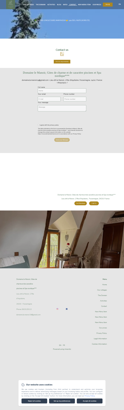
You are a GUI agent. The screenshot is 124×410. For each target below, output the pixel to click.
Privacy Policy (101, 333)
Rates (65, 4)
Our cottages (28, 4)
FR (64, 345)
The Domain (40, 4)
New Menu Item (84, 4)
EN (60, 345)
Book (107, 4)
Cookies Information (99, 344)
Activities (51, 4)
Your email (42, 94)
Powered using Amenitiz (62, 349)
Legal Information (100, 339)
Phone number (69, 94)
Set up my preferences (62, 401)
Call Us (94, 203)
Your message (43, 102)
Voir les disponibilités (62, 62)
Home (104, 285)
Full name (41, 87)
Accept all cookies (89, 401)
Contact (72, 4)
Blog (59, 4)
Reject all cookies (34, 401)
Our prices (97, 4)
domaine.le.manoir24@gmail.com (28, 315)
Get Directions (80, 203)
